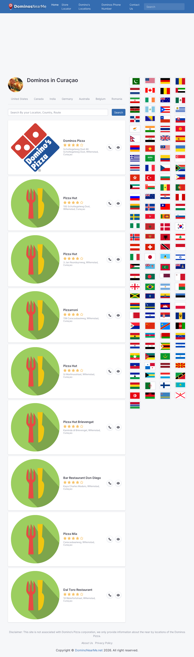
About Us (87, 643)
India (53, 98)
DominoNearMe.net (89, 650)
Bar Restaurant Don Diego (82, 478)
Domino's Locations (89, 6)
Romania (117, 98)
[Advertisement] (97, 41)
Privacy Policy (104, 643)
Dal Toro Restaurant (77, 590)
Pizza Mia (70, 534)
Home (55, 4)
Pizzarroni (70, 310)
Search (118, 112)
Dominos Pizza (74, 141)
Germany (67, 98)
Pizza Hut (70, 198)
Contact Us (134, 6)
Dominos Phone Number (111, 6)
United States (19, 98)
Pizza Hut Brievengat (78, 422)
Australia (84, 98)
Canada (39, 98)
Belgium (101, 98)
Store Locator (66, 6)
